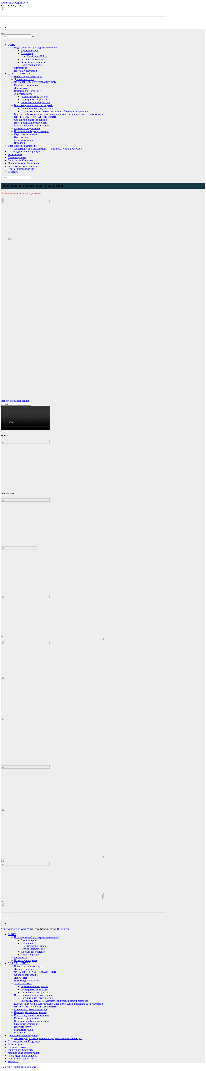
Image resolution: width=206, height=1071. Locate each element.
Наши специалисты (31, 65)
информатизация (23, 140)
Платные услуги (23, 137)
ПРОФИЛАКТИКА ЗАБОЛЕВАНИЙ (35, 117)
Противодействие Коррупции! (24, 151)
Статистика (20, 67)
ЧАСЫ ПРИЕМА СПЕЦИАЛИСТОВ (35, 82)
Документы (20, 88)
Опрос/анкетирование (26, 85)
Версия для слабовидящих (15, 400)
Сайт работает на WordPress (16, 929)
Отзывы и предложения (27, 128)
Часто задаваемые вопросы (22, 166)
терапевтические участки (34, 96)
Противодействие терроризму (30, 122)
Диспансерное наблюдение (22, 145)
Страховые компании (26, 134)
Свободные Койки (37, 56)
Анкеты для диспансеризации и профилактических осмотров (48, 148)
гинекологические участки (35, 102)
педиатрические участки (34, 99)
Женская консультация (33, 62)
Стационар (27, 53)
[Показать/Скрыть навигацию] (2, 33)
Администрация (29, 50)
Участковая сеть (23, 93)
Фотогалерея (15, 154)
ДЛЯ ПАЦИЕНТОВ (19, 73)
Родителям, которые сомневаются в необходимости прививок (54, 111)
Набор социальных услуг (28, 76)
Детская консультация (33, 59)
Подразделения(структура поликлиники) (36, 47)
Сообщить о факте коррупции (30, 119)
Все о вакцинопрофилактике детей (33, 105)
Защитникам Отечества (20, 160)
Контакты (13, 171)
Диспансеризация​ (24, 79)
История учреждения (25, 70)
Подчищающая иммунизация (37, 108)
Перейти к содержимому (14, 2)
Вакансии (19, 143)
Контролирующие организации (31, 125)
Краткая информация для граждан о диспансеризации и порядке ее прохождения (58, 114)
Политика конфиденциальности (31, 131)
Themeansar (63, 929)
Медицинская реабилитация (23, 163)
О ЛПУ (12, 44)
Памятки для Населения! (27, 91)
